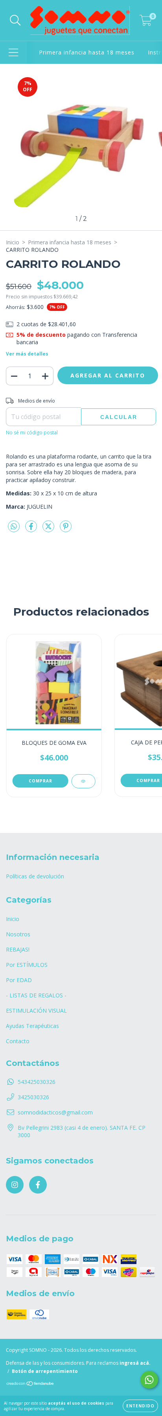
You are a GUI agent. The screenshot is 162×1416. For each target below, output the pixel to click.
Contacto (17, 1041)
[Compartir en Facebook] (32, 529)
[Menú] (13, 52)
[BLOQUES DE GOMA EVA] (83, 781)
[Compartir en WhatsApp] (14, 526)
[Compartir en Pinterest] (66, 529)
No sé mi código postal (32, 432)
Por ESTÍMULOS (27, 964)
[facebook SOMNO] (38, 1185)
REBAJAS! (17, 949)
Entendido (140, 1406)
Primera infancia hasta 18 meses (86, 52)
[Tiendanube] (30, 1384)
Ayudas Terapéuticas (32, 1025)
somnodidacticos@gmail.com (55, 1112)
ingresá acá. (135, 1363)
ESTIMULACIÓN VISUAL (36, 1010)
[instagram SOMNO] (15, 1185)
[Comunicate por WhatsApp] (149, 1380)
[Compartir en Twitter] (49, 529)
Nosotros (18, 934)
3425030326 (33, 1097)
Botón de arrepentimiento (45, 1371)
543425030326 (36, 1081)
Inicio (12, 242)
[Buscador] (15, 20)
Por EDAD (19, 980)
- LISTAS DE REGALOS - (36, 995)
